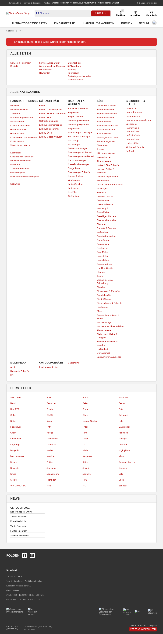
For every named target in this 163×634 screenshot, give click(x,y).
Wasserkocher (104, 157)
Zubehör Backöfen (19, 168)
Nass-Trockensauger (78, 164)
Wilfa (48, 485)
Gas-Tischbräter (105, 196)
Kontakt (47, 3)
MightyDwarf (125, 450)
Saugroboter (74, 168)
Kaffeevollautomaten (107, 125)
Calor (13, 415)
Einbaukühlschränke (49, 129)
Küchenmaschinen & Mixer (110, 326)
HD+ (12, 375)
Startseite (10, 31)
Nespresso (87, 456)
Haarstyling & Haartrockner (132, 129)
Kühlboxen (102, 307)
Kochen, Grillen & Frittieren (105, 171)
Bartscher (51, 403)
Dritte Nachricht (18, 521)
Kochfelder (15, 152)
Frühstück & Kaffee (106, 105)
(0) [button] (149, 3)
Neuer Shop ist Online (21, 511)
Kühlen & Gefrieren (20, 125)
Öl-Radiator (74, 196)
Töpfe (100, 276)
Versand (31, 629)
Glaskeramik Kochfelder (22, 156)
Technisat (51, 479)
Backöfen (15, 164)
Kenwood (123, 432)
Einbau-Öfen (45, 133)
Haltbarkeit (102, 349)
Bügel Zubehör (75, 116)
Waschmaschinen (19, 109)
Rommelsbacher (127, 462)
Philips (49, 462)
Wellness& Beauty (135, 147)
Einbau (42, 105)
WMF (85, 485)
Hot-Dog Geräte (105, 268)
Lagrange (15, 444)
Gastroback (124, 427)
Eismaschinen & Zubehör (109, 303)
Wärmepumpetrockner (21, 117)
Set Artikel (15, 184)
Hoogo (49, 432)
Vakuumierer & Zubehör (109, 357)
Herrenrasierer (133, 116)
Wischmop (73, 140)
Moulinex (51, 456)
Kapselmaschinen (106, 129)
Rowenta (14, 468)
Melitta (49, 450)
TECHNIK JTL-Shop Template (144, 625)
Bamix (13, 403)
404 (21, 31)
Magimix (14, 450)
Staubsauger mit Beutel (80, 152)
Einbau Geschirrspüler (50, 109)
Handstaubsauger (77, 160)
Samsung (51, 468)
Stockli (13, 479)
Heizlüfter (73, 192)
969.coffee (15, 397)
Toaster (100, 149)
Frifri (48, 427)
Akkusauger (74, 144)
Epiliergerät (131, 124)
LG (83, 444)
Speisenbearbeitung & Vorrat (108, 317)
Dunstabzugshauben (107, 176)
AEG (48, 397)
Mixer (100, 311)
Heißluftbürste (133, 135)
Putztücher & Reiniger (79, 136)
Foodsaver (15, 427)
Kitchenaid (15, 438)
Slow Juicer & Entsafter (108, 291)
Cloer (85, 415)
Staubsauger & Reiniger (80, 132)
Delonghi (123, 415)
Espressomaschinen (107, 113)
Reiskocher (102, 248)
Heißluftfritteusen (105, 204)
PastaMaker (103, 244)
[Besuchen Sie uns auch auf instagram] (32, 555)
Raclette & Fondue (106, 228)
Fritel (85, 427)
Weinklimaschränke (20, 145)
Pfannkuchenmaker (107, 220)
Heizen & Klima (75, 176)
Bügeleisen (73, 112)
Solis (121, 474)
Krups (85, 438)
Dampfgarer (103, 240)
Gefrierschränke (18, 129)
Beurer (122, 403)
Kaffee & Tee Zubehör (108, 165)
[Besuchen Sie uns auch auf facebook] (24, 555)
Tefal (84, 479)
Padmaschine (104, 133)
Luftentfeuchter (75, 184)
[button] (154, 555)
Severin (86, 468)
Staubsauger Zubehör (79, 172)
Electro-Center (89, 421)
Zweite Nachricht (18, 516)
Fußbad (130, 151)
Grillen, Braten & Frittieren (110, 184)
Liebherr (123, 444)
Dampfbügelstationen (78, 120)
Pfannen (101, 272)
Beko (85, 403)
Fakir (121, 421)
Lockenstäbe (132, 143)
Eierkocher (102, 145)
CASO (49, 415)
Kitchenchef (52, 438)
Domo (49, 421)
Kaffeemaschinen (105, 109)
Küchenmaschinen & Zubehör (107, 343)
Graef (13, 432)
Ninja (121, 456)
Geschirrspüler (17, 172)
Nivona (13, 462)
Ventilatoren (74, 180)
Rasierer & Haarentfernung (134, 110)
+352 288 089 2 (15, 576)
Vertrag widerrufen (143, 629)
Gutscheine (73, 362)
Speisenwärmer (105, 264)
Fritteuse (101, 192)
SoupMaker (103, 252)
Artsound (123, 397)
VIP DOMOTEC (18, 485)
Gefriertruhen (17, 133)
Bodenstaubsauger (77, 148)
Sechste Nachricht (19, 535)
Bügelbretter (74, 128)
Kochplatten (103, 260)
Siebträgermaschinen (107, 137)
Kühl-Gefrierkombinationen (23, 137)
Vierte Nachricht (18, 526)
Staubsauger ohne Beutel (81, 156)
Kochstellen (103, 256)
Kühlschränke (17, 141)
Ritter (85, 462)
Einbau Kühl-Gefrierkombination (48, 119)
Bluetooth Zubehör (19, 371)
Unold (121, 479)
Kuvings (123, 438)
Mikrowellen (103, 180)
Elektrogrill (102, 188)
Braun (85, 409)
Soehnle (86, 474)
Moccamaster (17, 456)
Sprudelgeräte (104, 295)
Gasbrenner (103, 200)
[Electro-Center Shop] (17, 13)
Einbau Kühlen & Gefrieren (52, 113)
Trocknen (15, 113)
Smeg (13, 474)
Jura (84, 432)
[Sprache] (154, 22)
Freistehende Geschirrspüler (24, 176)
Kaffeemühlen (104, 121)
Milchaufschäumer (106, 153)
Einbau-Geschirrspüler (50, 136)
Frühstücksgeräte (106, 141)
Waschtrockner (17, 121)
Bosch (49, 409)
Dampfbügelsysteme (78, 124)
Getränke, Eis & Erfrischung (105, 281)
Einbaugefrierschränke (50, 125)
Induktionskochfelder (20, 160)
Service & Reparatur (32, 3)
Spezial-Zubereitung (107, 236)
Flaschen (101, 287)
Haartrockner (132, 139)
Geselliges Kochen (106, 216)
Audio (13, 367)
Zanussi (123, 485)
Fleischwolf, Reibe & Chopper (107, 336)
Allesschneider (104, 330)
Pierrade (101, 224)
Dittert (13, 421)
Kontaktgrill (102, 208)
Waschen (15, 105)
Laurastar (51, 444)
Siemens (123, 468)
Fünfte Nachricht (18, 531)
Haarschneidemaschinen (138, 120)
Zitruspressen (104, 161)
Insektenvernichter (48, 367)
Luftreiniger (73, 188)
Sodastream (52, 474)
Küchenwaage (104, 322)
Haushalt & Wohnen (78, 108)
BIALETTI (15, 409)
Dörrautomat (103, 353)
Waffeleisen (103, 232)
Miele (85, 450)
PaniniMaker (103, 212)
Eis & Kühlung (104, 299)
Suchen (100, 13)
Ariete (85, 397)
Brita (121, 409)
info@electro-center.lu (21, 586)
